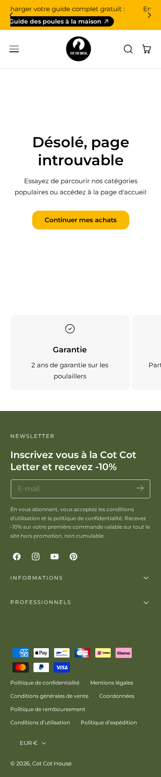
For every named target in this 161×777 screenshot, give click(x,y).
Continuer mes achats (81, 220)
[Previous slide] (11, 14)
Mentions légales (111, 682)
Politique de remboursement (47, 709)
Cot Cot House (52, 763)
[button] (14, 49)
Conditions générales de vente (49, 696)
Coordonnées (116, 696)
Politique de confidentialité (44, 682)
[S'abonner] (140, 488)
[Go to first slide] (149, 14)
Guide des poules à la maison (76, 21)
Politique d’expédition (109, 722)
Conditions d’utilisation (40, 722)
